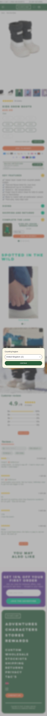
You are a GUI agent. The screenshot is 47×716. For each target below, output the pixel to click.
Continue (23, 363)
